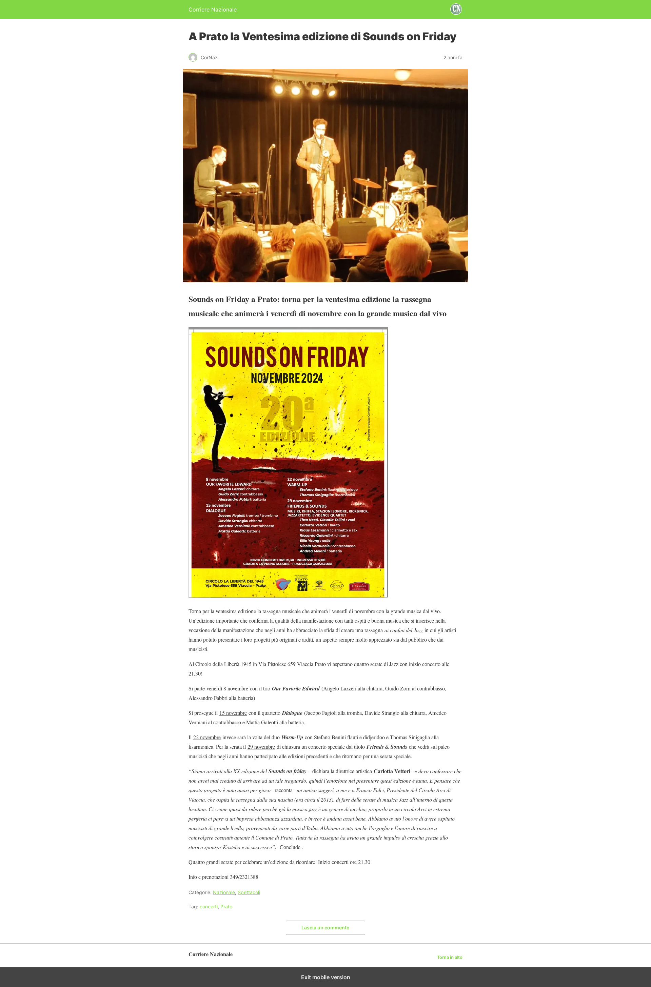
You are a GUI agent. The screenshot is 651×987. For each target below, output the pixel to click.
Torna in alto (449, 957)
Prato (226, 906)
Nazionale (224, 892)
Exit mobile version (325, 977)
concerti (209, 906)
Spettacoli (249, 892)
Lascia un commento (325, 927)
